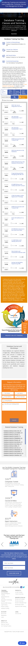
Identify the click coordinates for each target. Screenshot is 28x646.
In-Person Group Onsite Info (24, 328)
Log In (2, 617)
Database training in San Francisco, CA (13, 453)
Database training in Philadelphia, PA (13, 438)
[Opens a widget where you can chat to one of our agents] (22, 643)
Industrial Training (5, 608)
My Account (3, 613)
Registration (3, 615)
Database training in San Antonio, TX (13, 442)
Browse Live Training (19, 599)
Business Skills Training (6, 603)
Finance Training (4, 606)
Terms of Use (18, 613)
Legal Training (4, 604)
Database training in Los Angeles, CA (13, 432)
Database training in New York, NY (12, 430)
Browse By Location (19, 604)
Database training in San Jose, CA (12, 447)
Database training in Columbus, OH (13, 455)
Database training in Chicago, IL (12, 434)
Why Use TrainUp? (5, 624)
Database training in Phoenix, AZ (12, 440)
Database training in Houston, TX (12, 436)
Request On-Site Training (20, 606)
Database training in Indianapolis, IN (13, 449)
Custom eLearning (19, 594)
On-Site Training (18, 592)
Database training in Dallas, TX (11, 446)
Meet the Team (4, 622)
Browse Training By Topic (20, 602)
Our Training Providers (6, 626)
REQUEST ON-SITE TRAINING (14, 335)
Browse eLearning (19, 601)
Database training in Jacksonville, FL (13, 451)
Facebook (21, 587)
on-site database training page (12, 297)
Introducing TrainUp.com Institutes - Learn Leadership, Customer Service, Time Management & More (14, 4)
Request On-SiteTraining (24, 97)
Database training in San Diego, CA (12, 444)
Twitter (24, 587)
